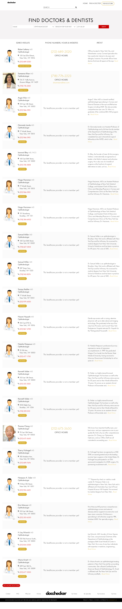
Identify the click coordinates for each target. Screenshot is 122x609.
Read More (94, 114)
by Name (74, 594)
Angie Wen (24, 98)
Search (104, 27)
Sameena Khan (25, 73)
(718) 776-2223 (61, 76)
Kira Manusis (24, 505)
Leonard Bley (27, 152)
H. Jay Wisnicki (25, 532)
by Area (114, 594)
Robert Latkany (25, 49)
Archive (39, 594)
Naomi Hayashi (26, 316)
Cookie (96, 600)
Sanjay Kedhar (25, 289)
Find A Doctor (95, 3)
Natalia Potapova (26, 344)
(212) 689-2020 (61, 52)
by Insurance (101, 594)
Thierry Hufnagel (26, 450)
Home (85, 3)
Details (22, 114)
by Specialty (87, 594)
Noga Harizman (26, 180)
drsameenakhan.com (61, 82)
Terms (91, 600)
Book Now (25, 66)
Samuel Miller (25, 234)
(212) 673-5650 (61, 428)
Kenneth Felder (25, 371)
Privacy (85, 600)
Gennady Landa (26, 125)
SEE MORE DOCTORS (11, 585)
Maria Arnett (24, 560)
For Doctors (108, 3)
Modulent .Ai (112, 600)
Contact (8, 594)
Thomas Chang (25, 426)
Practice (23, 90)
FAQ (17, 594)
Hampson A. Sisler (27, 477)
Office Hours (61, 55)
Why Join (27, 594)
